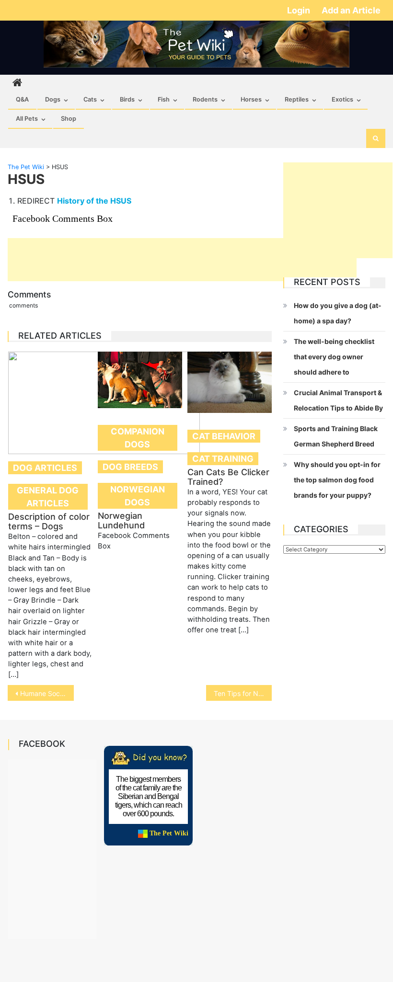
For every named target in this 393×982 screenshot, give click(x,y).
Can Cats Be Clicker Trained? (228, 477)
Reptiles (297, 99)
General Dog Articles (48, 496)
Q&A (22, 99)
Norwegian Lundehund (121, 520)
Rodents (205, 99)
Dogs (52, 99)
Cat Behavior (223, 436)
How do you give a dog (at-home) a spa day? (337, 313)
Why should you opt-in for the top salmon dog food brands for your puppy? (337, 479)
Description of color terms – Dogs (49, 521)
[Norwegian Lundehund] (140, 380)
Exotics (342, 99)
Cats (90, 99)
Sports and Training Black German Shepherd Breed (336, 436)
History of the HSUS (94, 201)
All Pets (27, 118)
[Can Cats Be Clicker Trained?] (229, 382)
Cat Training (223, 459)
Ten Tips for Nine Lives (243, 693)
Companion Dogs (137, 437)
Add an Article (351, 10)
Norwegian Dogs (137, 495)
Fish (164, 99)
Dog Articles (45, 468)
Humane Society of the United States (47, 693)
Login (299, 10)
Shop (68, 118)
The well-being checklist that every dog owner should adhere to (334, 356)
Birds (127, 99)
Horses (251, 99)
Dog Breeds (130, 467)
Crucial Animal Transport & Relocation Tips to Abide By (338, 400)
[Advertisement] (182, 259)
